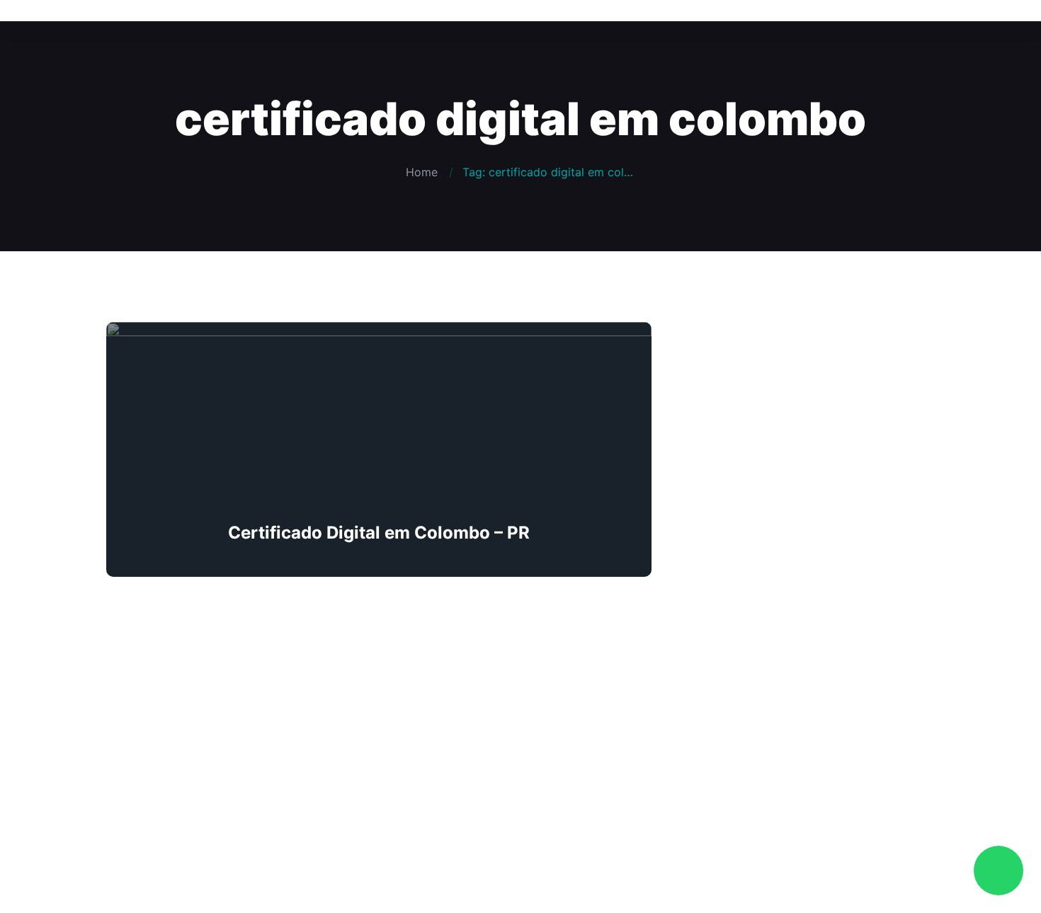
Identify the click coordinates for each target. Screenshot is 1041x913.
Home (422, 172)
